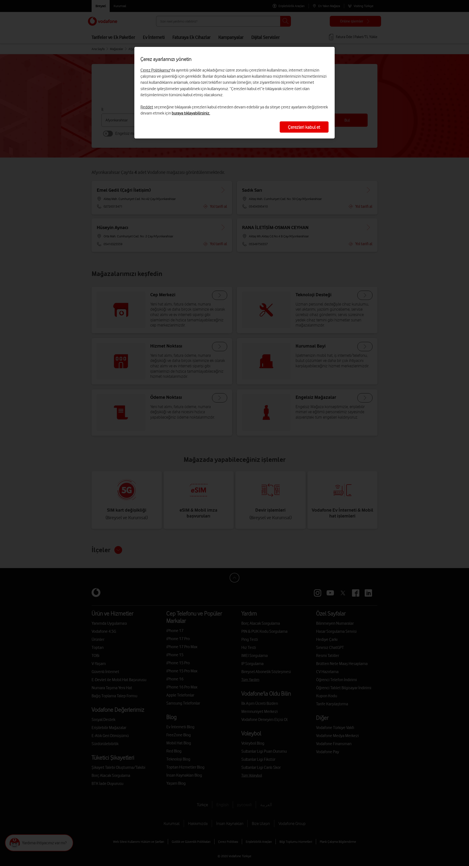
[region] (234, 92)
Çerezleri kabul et (304, 127)
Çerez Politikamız (155, 70)
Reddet (146, 107)
